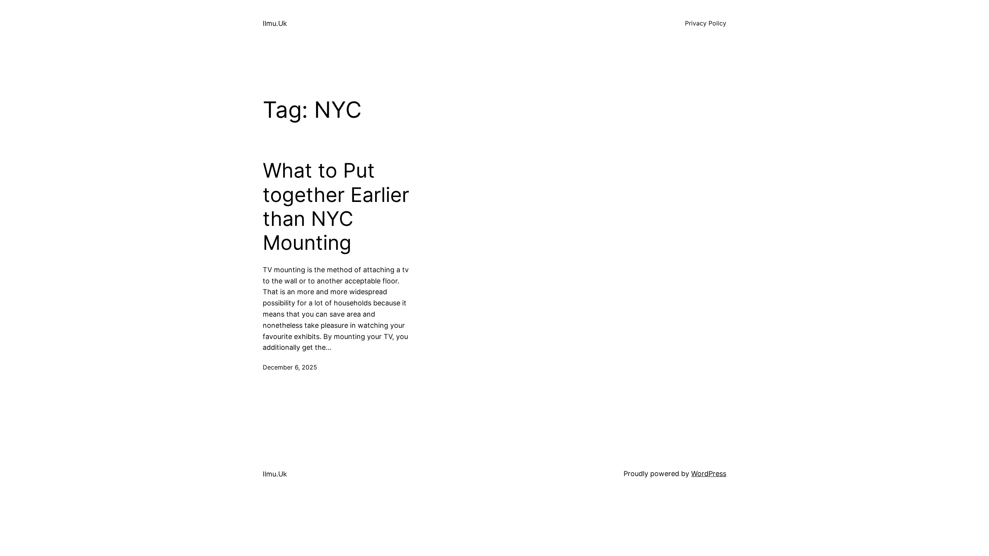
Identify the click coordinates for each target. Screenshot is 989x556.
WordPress (708, 474)
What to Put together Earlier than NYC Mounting (336, 207)
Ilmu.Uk (275, 23)
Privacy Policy (705, 23)
